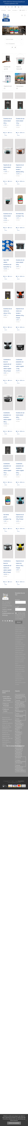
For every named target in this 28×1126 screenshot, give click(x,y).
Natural (17, 738)
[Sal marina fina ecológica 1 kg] (20, 199)
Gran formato (19, 724)
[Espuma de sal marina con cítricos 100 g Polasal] (20, 546)
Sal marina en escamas (19, 764)
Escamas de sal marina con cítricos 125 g (7, 311)
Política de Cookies (6, 710)
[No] (26, 1120)
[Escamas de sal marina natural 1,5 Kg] (7, 199)
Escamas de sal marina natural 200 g (20, 262)
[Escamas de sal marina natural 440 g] (20, 398)
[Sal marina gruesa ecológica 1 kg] (7, 500)
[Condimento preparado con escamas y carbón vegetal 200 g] (20, 449)
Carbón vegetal (19, 703)
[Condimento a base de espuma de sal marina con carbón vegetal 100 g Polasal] (7, 345)
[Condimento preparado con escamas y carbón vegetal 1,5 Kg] (20, 345)
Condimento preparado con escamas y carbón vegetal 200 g (20, 468)
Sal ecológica (19, 746)
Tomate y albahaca (20, 770)
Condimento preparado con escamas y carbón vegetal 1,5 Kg (20, 364)
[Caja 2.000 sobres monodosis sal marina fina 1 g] (7, 245)
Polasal (17, 744)
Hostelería (18, 727)
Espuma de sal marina (19, 718)
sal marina (18, 755)
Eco (17, 708)
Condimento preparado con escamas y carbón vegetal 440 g (7, 417)
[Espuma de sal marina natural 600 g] (7, 150)
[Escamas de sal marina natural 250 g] (7, 104)
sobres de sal (19, 768)
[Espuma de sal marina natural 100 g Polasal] (20, 500)
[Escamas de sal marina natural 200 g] (20, 245)
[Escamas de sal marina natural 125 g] (20, 104)
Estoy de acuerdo (14, 1123)
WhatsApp (5, 615)
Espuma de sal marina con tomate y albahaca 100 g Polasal (20, 313)
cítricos (22, 706)
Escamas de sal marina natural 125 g (20, 121)
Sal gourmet (19, 749)
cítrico (17, 706)
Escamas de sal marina (19, 713)
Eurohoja (18, 721)
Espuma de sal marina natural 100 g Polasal (20, 517)
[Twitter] (5, 620)
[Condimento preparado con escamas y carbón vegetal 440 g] (7, 398)
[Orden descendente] (21, 39)
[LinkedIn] (12, 620)
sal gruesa (18, 752)
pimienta (18, 741)
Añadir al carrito (5, 134)
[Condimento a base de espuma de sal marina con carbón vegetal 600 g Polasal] (7, 546)
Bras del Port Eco (20, 695)
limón (17, 730)
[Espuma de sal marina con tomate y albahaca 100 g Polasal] (20, 294)
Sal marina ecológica (18, 759)
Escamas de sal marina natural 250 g (7, 121)
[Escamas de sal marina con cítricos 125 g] (7, 294)
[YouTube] (9, 620)
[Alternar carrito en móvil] (22, 15)
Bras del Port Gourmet (19, 699)
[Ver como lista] (15, 47)
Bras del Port (21, 781)
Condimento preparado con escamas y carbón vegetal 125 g (7, 468)
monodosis (18, 732)
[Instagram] (7, 620)
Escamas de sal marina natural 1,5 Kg (7, 216)
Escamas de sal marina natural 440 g (20, 415)
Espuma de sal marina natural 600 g (7, 167)
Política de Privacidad (20, 614)
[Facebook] (2, 620)
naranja (18, 735)
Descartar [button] (21, 3)
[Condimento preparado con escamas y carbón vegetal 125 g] (7, 449)
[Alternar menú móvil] (25, 15)
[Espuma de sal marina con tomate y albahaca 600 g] (20, 150)
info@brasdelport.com (8, 613)
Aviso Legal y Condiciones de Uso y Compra (7, 698)
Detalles (10, 132)
